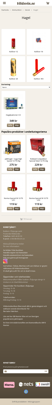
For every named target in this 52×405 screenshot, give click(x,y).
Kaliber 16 (38, 51)
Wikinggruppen (34, 401)
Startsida (5, 10)
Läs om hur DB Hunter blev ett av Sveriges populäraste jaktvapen (21, 317)
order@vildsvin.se (17, 238)
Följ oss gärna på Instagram (15, 257)
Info (10, 125)
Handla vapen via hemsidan (15, 252)
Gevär (27, 10)
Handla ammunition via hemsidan (18, 255)
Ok (46, 371)
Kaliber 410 (38, 79)
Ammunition (17, 10)
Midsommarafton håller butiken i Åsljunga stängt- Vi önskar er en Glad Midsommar (24, 280)
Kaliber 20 (13, 79)
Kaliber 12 (13, 51)
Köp (17, 125)
